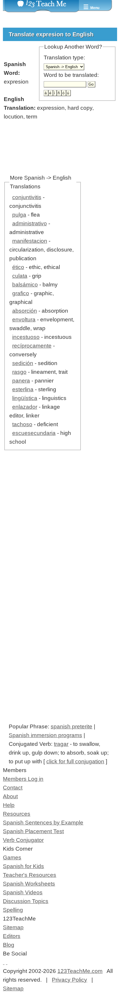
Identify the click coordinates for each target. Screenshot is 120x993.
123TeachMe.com (80, 971)
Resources (16, 814)
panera (21, 381)
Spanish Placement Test (33, 831)
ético (18, 267)
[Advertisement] (60, 536)
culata (19, 276)
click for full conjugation (75, 761)
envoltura (24, 319)
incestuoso (26, 337)
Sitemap (13, 927)
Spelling (13, 910)
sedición (22, 363)
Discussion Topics (25, 901)
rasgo (19, 372)
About (10, 796)
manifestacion (29, 241)
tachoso (22, 424)
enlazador (24, 407)
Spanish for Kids (23, 866)
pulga (19, 215)
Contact (12, 788)
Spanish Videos (23, 892)
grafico (20, 293)
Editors (11, 936)
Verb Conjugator (23, 840)
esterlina (22, 389)
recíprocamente (32, 346)
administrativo (29, 223)
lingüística (24, 398)
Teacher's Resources (29, 875)
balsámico (25, 285)
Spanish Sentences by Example (43, 822)
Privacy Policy (69, 980)
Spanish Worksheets (29, 884)
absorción (24, 311)
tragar (61, 744)
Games (12, 857)
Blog (8, 945)
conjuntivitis (26, 197)
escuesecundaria (34, 433)
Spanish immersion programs (45, 735)
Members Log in (23, 779)
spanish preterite (71, 726)
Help (9, 805)
